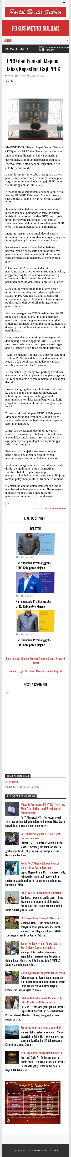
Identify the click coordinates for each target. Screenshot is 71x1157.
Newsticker (16, 49)
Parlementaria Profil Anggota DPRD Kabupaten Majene (33, 565)
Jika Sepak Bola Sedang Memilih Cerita (41, 1053)
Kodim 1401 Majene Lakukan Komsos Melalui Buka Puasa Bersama (40, 865)
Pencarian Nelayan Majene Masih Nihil (41, 1028)
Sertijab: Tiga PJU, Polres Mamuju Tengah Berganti (36, 671)
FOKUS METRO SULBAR (35, 28)
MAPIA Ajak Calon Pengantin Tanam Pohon (43, 973)
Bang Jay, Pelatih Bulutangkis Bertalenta (42, 893)
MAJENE (21, 75)
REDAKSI (11, 782)
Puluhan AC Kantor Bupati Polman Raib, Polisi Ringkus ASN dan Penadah (41, 1000)
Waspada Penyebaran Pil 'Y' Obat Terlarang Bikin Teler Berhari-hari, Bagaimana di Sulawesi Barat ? (43, 808)
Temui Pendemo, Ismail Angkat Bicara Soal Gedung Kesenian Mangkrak (41, 945)
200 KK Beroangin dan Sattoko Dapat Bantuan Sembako (40, 836)
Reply (10, 75)
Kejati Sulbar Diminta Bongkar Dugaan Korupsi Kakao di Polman (35, 661)
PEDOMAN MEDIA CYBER (22, 786)
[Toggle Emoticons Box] (7, 693)
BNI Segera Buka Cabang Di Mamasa (40, 918)
